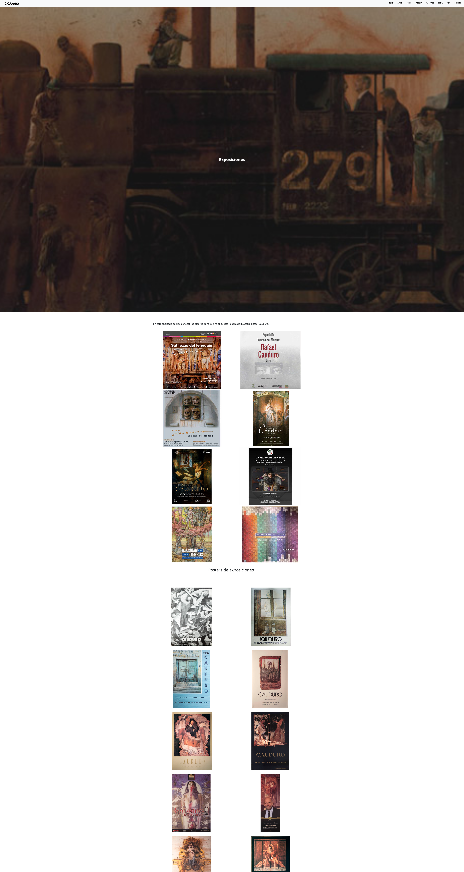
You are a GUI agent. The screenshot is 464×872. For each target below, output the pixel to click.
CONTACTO (457, 3)
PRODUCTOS (430, 3)
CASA (448, 3)
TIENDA (440, 3)
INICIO (391, 3)
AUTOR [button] (400, 3)
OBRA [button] (409, 3)
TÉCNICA (419, 3)
